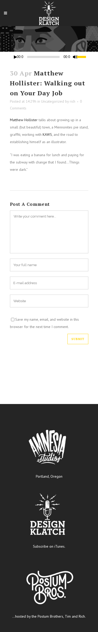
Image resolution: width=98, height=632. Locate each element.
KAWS (47, 134)
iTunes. (59, 546)
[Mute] (75, 57)
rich (72, 101)
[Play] (15, 57)
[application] (49, 57)
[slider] (82, 56)
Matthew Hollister (24, 120)
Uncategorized (52, 101)
